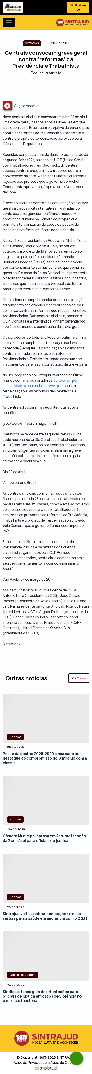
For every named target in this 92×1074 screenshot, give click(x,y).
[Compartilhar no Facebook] (34, 88)
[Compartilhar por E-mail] (50, 88)
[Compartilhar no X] (42, 88)
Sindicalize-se (78, 7)
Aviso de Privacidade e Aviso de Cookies (46, 1062)
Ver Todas (79, 678)
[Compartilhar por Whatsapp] (58, 88)
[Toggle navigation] (9, 22)
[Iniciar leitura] (7, 105)
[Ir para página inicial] (72, 22)
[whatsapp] (76, 1058)
